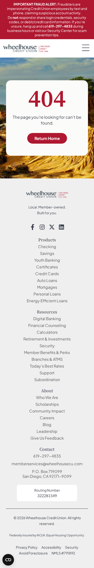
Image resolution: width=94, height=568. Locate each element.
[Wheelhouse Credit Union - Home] (47, 194)
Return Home (47, 138)
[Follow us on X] (52, 227)
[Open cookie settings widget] (8, 560)
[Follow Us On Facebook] (32, 227)
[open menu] (85, 48)
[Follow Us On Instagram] (42, 227)
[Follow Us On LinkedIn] (61, 227)
